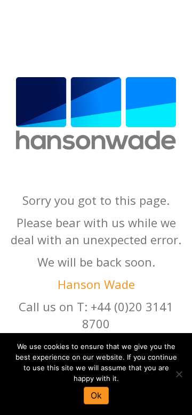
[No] (178, 374)
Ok (96, 395)
